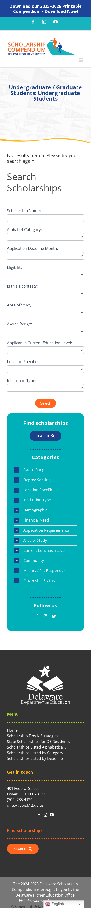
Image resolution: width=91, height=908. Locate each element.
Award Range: (19, 323)
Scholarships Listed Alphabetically (36, 747)
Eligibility (15, 267)
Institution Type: (21, 380)
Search (45, 403)
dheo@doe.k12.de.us (25, 805)
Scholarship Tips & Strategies (32, 735)
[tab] (45, 470)
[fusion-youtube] (52, 815)
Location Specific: (22, 361)
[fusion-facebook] (37, 616)
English (57, 904)
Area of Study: (19, 305)
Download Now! (61, 11)
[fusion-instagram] (45, 616)
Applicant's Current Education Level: (39, 342)
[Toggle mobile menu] (81, 60)
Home (12, 730)
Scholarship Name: (24, 210)
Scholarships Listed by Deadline (35, 758)
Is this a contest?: (22, 286)
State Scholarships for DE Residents (38, 741)
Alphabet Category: (24, 229)
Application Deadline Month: (32, 248)
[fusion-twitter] (54, 616)
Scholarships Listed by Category (35, 752)
